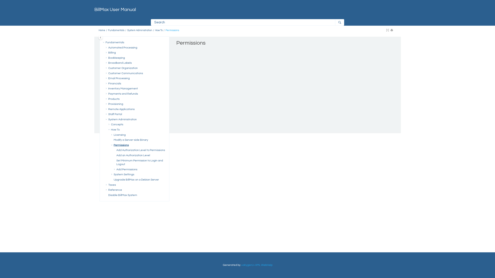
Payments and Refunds (123, 93)
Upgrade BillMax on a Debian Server (136, 179)
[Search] (339, 22)
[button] (104, 43)
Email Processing (119, 78)
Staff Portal (115, 114)
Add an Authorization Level (133, 155)
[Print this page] (392, 30)
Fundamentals (116, 30)
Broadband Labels (120, 63)
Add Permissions (126, 169)
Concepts (117, 124)
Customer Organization (123, 68)
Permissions (172, 30)
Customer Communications (125, 73)
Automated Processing (122, 47)
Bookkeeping (116, 58)
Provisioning (115, 104)
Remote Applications (121, 109)
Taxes (112, 185)
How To (159, 30)
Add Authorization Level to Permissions (140, 150)
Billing (112, 52)
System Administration (139, 30)
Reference (115, 190)
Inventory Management (123, 88)
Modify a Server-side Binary (131, 140)
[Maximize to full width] (388, 30)
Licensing (120, 135)
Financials (114, 83)
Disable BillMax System (122, 195)
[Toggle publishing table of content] (101, 38)
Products (113, 99)
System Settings (124, 174)
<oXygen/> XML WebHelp (256, 265)
